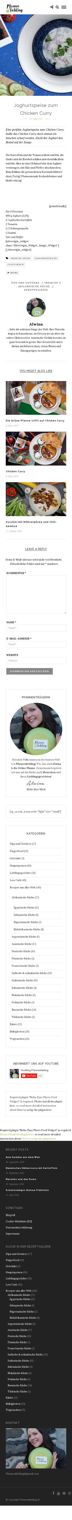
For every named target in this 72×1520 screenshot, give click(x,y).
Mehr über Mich (36, 789)
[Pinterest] (63, 1493)
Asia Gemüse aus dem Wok (23, 1157)
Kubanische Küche (22, 988)
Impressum (12, 1233)
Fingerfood (16, 851)
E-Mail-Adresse (18, 638)
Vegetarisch (15, 264)
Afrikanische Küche (23, 897)
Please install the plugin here (17, 1134)
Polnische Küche (21, 1002)
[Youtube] (58, 1493)
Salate (13, 1024)
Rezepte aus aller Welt (23, 887)
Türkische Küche (21, 1017)
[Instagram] (69, 1493)
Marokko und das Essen (21, 1179)
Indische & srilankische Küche (29, 973)
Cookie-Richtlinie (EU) (19, 1221)
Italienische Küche (22, 980)
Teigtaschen (17, 1038)
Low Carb (15, 880)
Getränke (15, 858)
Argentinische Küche (24, 936)
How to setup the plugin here (34, 1110)
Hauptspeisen (18, 865)
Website (12, 655)
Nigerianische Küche (26, 922)
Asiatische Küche (22, 944)
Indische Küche (21, 258)
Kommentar (16, 573)
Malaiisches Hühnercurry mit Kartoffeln (31, 1168)
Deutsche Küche (21, 951)
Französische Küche (23, 965)
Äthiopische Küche (24, 915)
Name (11, 622)
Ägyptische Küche (24, 907)
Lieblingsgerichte (20, 873)
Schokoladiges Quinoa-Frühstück (27, 1190)
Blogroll (10, 1215)
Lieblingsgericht (46, 258)
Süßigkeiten (17, 1031)
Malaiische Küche (22, 995)
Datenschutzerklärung (19, 1227)
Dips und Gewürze (25, 282)
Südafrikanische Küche (27, 929)
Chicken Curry (15, 471)
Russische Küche (21, 1009)
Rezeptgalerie (36, 290)
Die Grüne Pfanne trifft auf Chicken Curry (35, 420)
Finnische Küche (21, 958)
